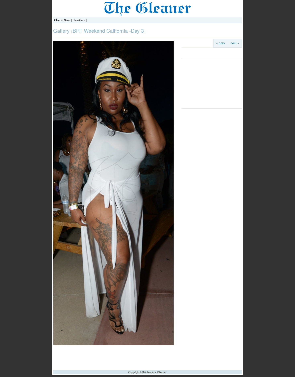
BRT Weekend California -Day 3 (108, 30)
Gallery (62, 30)
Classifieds (79, 20)
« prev (220, 43)
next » (234, 43)
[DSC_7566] (113, 344)
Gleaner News (62, 20)
